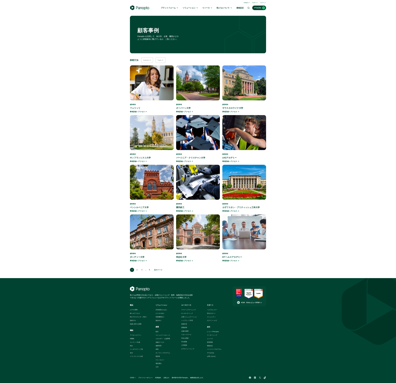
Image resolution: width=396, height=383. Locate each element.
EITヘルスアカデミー (232, 257)
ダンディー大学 (137, 257)
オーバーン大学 (183, 108)
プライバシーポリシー (145, 377)
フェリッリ (135, 108)
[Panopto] (139, 7)
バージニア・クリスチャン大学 (190, 157)
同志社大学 (181, 257)
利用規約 (158, 377)
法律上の (166, 377)
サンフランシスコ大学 (140, 157)
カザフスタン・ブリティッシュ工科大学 (241, 207)
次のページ (158, 270)
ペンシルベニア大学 (139, 207)
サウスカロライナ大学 (232, 108)
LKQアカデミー (229, 157)
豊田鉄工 (180, 207)
